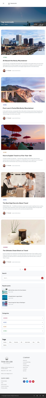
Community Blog (26, 362)
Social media (27, 342)
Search (4, 273)
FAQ (2, 382)
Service (24, 370)
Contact (25, 369)
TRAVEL (6, 24)
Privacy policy (26, 365)
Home (2, 24)
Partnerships (4, 381)
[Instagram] (30, 381)
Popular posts (6, 286)
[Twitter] (27, 381)
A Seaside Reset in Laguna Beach (15, 296)
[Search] (42, 278)
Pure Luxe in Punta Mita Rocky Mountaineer (18, 108)
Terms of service (5, 386)
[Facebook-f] (24, 381)
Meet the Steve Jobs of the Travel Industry (17, 290)
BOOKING (5, 247)
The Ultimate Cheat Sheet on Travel (15, 251)
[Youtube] (33, 381)
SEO (21, 342)
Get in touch (4, 384)
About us (25, 360)
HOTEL (5, 104)
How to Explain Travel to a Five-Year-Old (17, 156)
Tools (33, 342)
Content (4, 342)
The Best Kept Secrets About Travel (15, 203)
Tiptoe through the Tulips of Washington (16, 302)
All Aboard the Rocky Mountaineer (15, 61)
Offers (10, 342)
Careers (25, 364)
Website (4, 345)
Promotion (16, 342)
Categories (5, 313)
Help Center (25, 367)
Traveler (8, 70)
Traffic (38, 342)
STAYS (5, 152)
